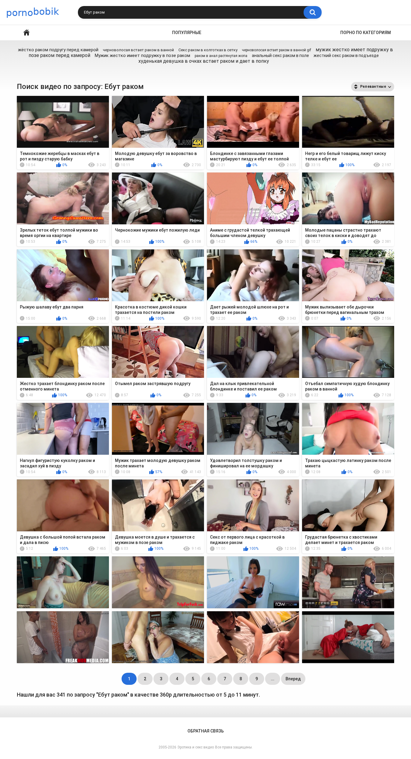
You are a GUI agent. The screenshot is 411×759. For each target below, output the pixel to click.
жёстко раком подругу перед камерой (58, 49)
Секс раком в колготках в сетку (207, 50)
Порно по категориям (365, 32)
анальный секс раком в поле (280, 55)
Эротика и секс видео (196, 747)
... (272, 678)
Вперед (293, 678)
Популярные (186, 32)
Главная (26, 32)
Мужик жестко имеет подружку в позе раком (142, 55)
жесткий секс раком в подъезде (346, 55)
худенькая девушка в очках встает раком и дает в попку (203, 61)
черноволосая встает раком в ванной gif (276, 50)
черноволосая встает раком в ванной (138, 50)
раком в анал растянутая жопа (221, 56)
